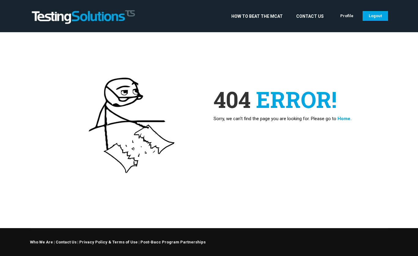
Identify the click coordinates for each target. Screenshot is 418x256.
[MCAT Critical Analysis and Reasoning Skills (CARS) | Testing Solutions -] (83, 19)
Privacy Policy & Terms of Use (108, 242)
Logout (375, 15)
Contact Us (310, 16)
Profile (346, 15)
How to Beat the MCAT (257, 16)
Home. (345, 118)
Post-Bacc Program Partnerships (173, 242)
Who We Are (41, 242)
